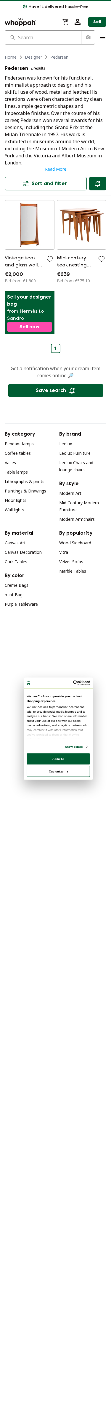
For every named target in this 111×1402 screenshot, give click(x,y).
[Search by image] (88, 37)
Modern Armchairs (77, 519)
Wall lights (14, 510)
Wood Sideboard (75, 543)
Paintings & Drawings (25, 491)
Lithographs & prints (24, 481)
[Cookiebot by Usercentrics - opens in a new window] (73, 682)
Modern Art (70, 493)
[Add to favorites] (49, 259)
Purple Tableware (21, 604)
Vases (10, 462)
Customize (56, 771)
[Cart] (66, 21)
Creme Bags (16, 585)
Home (11, 57)
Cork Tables (16, 561)
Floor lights (15, 500)
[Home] (30, 22)
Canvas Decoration (23, 552)
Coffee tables (18, 453)
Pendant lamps (19, 444)
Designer (33, 57)
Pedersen (59, 57)
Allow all (58, 758)
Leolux (65, 444)
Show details (73, 746)
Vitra (63, 552)
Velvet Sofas (71, 561)
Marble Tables (72, 571)
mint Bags (15, 594)
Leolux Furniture (75, 453)
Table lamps (16, 472)
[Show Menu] (102, 37)
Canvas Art (15, 543)
